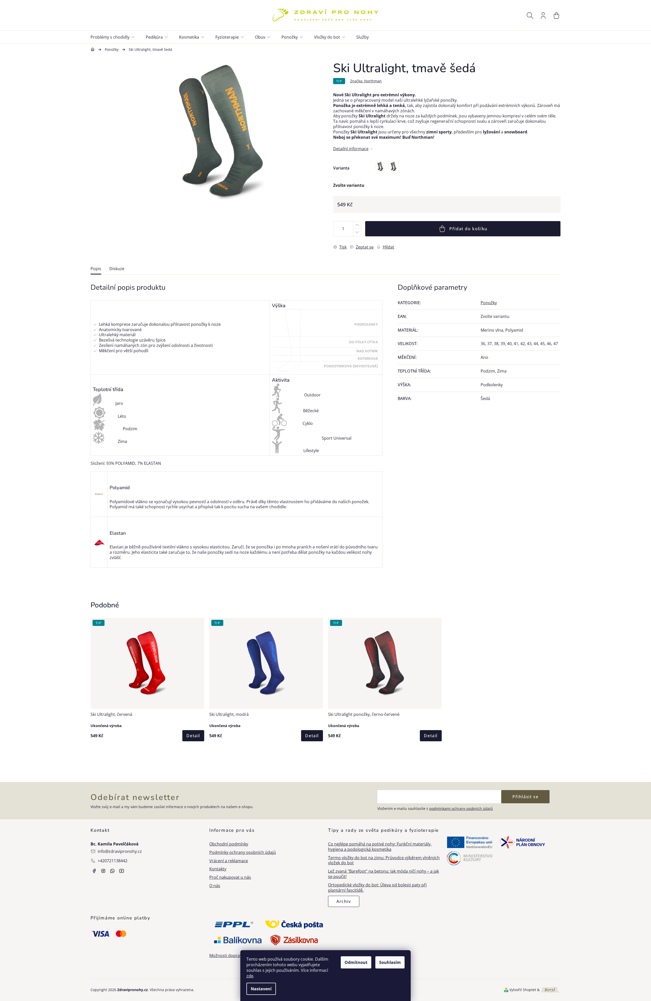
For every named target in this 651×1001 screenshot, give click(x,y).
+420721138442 (112, 861)
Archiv (343, 901)
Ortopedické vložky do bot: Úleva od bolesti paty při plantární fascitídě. (377, 887)
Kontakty (217, 869)
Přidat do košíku (468, 229)
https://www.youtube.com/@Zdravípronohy (121, 870)
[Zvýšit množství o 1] (357, 225)
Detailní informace (350, 148)
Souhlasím (390, 962)
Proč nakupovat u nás (230, 877)
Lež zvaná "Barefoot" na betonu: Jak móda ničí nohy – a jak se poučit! (383, 874)
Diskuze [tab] (116, 268)
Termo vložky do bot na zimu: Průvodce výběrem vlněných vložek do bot (384, 860)
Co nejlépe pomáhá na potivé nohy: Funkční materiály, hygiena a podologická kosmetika (380, 846)
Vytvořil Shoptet (522, 990)
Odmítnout (356, 962)
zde (249, 976)
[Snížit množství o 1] (357, 232)
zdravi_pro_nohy (103, 870)
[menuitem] (116, 37)
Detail (193, 735)
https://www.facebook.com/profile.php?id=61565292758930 (94, 870)
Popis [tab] (96, 268)
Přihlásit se (525, 796)
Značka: (366, 81)
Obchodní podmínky (228, 844)
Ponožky (489, 302)
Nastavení (261, 989)
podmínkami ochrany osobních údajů (461, 808)
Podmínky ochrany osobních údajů (242, 852)
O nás (214, 885)
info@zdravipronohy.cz (120, 851)
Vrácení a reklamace (228, 861)
